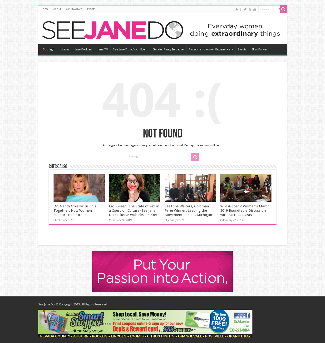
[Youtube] (255, 9)
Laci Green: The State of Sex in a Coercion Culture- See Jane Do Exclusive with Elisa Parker (134, 210)
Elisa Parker (259, 49)
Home (45, 9)
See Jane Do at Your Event (130, 49)
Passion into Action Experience (209, 49)
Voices (65, 49)
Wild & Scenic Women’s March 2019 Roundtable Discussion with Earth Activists (245, 210)
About (57, 9)
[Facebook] (240, 9)
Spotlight (49, 49)
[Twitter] (245, 9)
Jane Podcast (83, 49)
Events (91, 9)
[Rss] (236, 9)
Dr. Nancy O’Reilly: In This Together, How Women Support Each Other (75, 210)
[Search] (283, 9)
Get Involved (74, 9)
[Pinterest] (250, 9)
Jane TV (103, 49)
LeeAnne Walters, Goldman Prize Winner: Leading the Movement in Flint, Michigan (188, 210)
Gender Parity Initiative (168, 49)
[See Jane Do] (161, 29)
